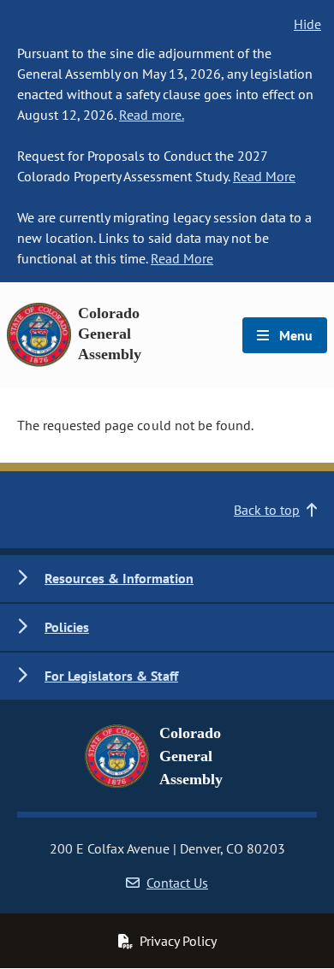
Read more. (151, 114)
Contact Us (177, 882)
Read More (264, 176)
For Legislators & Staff (111, 675)
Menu (294, 335)
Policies (67, 626)
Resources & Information (119, 578)
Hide (307, 23)
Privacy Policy (178, 940)
